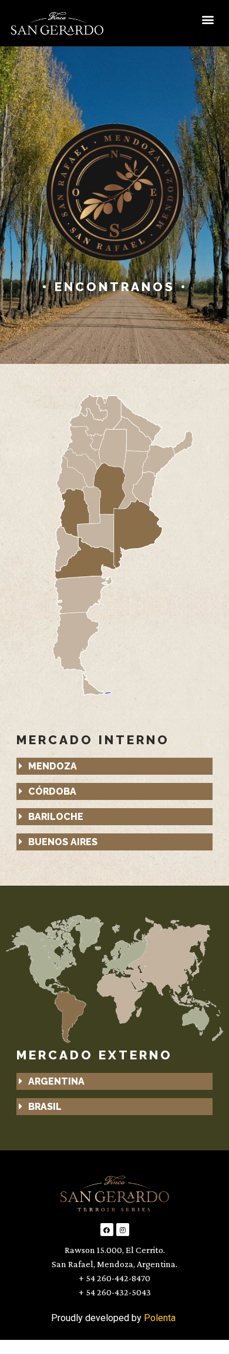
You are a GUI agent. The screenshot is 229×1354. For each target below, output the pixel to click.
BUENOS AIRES (62, 841)
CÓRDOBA (52, 791)
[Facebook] (106, 1229)
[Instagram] (122, 1229)
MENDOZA (52, 766)
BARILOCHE (55, 816)
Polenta (160, 1317)
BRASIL (45, 1106)
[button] (207, 19)
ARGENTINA (56, 1081)
